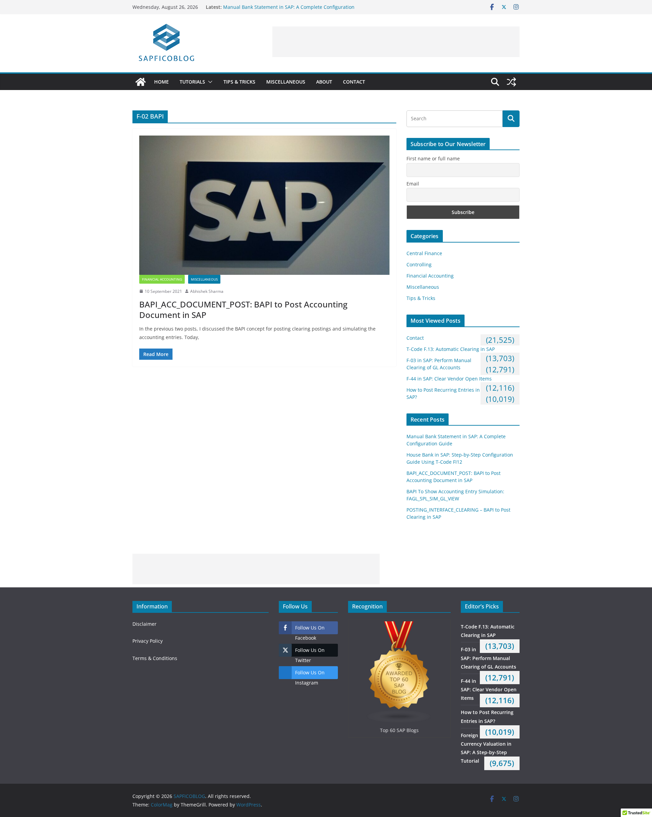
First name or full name (433, 158)
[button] (209, 82)
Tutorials (192, 81)
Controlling (419, 264)
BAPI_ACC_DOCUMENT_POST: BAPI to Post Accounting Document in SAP (243, 309)
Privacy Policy (147, 641)
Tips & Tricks (239, 81)
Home (161, 81)
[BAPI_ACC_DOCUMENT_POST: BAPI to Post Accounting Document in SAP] (264, 205)
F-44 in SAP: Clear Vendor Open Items (449, 378)
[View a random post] (511, 82)
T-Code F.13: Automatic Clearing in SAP (450, 349)
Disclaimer (144, 624)
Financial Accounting (162, 279)
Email (412, 183)
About (324, 81)
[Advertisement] (396, 41)
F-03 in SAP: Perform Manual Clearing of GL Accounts (488, 658)
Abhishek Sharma (206, 291)
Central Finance (424, 253)
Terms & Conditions (154, 658)
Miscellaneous (285, 81)
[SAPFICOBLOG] (140, 82)
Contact (354, 81)
